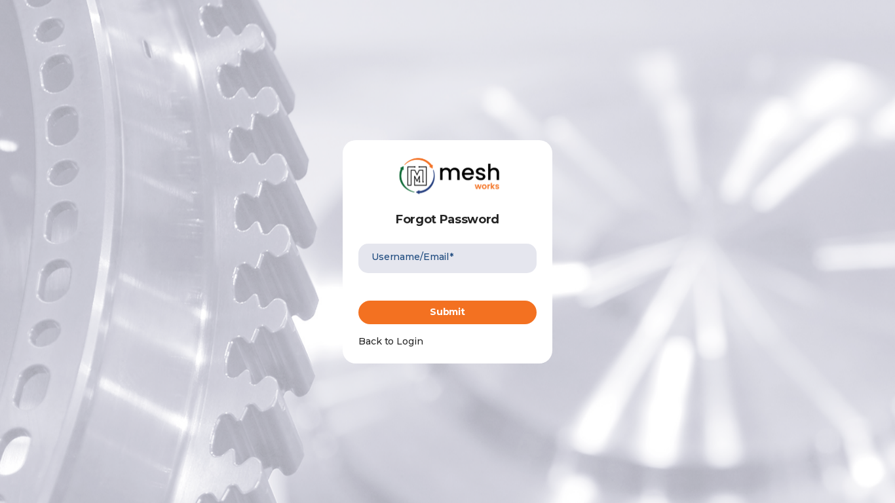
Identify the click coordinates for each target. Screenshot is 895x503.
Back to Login (390, 341)
